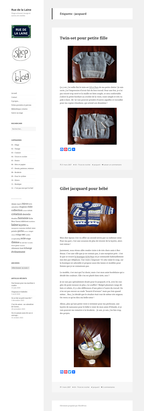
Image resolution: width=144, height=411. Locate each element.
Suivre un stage (17, 113)
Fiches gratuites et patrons (21, 105)
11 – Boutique (16, 184)
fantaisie (23, 218)
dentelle (27, 214)
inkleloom (24, 221)
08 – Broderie (16, 172)
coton (29, 210)
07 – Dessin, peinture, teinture (22, 168)
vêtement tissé (17, 248)
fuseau (18, 221)
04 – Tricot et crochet (19, 157)
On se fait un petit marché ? (21, 298)
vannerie (22, 245)
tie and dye (23, 243)
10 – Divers (15, 180)
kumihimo (32, 221)
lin (27, 225)
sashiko (28, 235)
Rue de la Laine (21, 9)
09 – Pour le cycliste (18, 176)
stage (28, 238)
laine (14, 225)
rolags (18, 234)
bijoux (25, 203)
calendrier (15, 207)
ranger (31, 231)
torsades (30, 243)
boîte (30, 204)
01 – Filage (15, 145)
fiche (31, 218)
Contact (14, 97)
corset (25, 210)
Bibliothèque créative (19, 109)
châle (30, 206)
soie (23, 238)
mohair (28, 228)
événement (18, 251)
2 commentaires (109, 387)
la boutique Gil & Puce (84, 256)
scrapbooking (15, 239)
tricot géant (15, 245)
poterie (26, 231)
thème (15, 242)
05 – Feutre (15, 160)
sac (23, 234)
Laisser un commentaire (112, 165)
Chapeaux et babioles (19, 292)
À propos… (15, 101)
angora (19, 204)
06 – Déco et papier (18, 164)
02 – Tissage (15, 149)
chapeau (23, 206)
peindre (14, 231)
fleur (13, 221)
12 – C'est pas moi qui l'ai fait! (22, 188)
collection (17, 210)
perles (21, 231)
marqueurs (15, 228)
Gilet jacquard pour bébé (84, 188)
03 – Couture (16, 153)
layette (22, 224)
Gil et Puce (94, 87)
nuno (33, 228)
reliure (13, 235)
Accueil (14, 93)
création (16, 214)
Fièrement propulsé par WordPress (73, 406)
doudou (14, 218)
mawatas (22, 228)
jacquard (97, 165)
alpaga (13, 204)
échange (28, 248)
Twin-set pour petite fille (84, 37)
